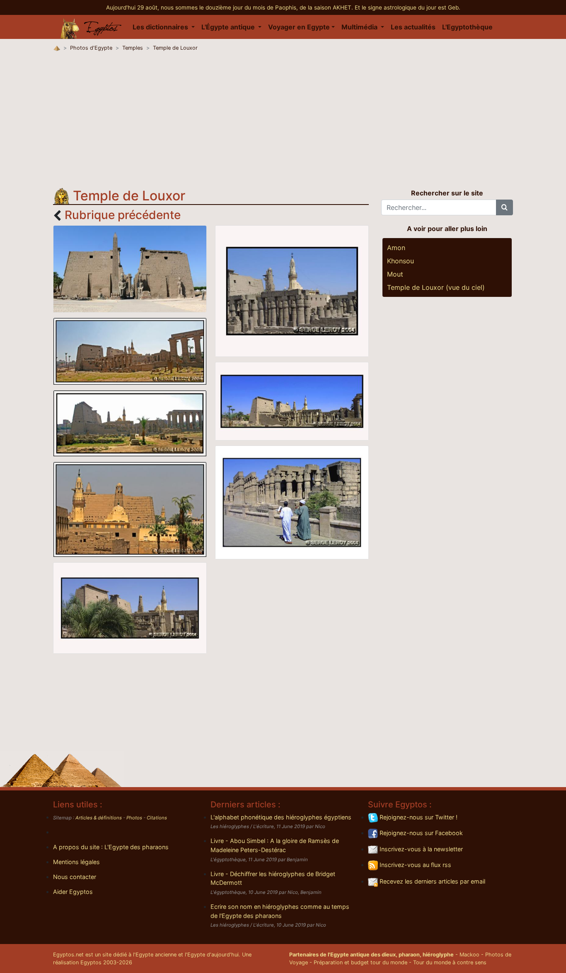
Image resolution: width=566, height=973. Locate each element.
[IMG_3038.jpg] (129, 423)
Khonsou (400, 261)
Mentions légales (76, 861)
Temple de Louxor (175, 48)
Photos (134, 818)
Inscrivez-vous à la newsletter (420, 849)
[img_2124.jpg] (291, 502)
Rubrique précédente (123, 215)
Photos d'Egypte (91, 48)
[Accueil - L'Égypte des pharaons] (91, 27)
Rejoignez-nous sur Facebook (420, 832)
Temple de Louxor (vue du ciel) (436, 287)
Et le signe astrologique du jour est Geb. (407, 7)
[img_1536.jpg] (291, 290)
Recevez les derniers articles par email (431, 881)
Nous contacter (74, 876)
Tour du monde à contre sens (449, 962)
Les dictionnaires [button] (161, 27)
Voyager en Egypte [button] (299, 27)
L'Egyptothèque (467, 27)
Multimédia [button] (360, 27)
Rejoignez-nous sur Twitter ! (417, 817)
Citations (157, 818)
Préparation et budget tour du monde (360, 962)
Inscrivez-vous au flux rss (414, 864)
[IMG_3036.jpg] (129, 351)
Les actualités (413, 27)
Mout (395, 274)
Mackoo (469, 954)
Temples (132, 48)
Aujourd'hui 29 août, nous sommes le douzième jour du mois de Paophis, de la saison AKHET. (230, 7)
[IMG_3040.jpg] (129, 509)
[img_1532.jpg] (129, 607)
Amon (396, 247)
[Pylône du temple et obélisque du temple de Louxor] (129, 268)
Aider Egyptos (73, 891)
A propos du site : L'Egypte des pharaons (111, 846)
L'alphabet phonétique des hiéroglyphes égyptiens (280, 817)
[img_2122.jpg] (291, 400)
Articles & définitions (98, 818)
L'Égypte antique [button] (228, 27)
